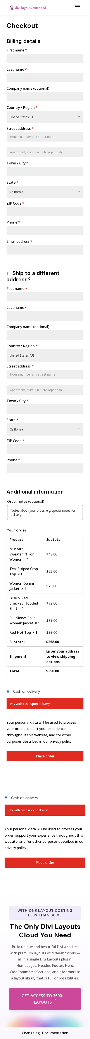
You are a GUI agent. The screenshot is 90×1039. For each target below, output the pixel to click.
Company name (28, 88)
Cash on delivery (26, 691)
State (12, 182)
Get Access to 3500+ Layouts (43, 999)
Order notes (25, 501)
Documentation (55, 1032)
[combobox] (45, 117)
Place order (45, 756)
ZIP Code (15, 203)
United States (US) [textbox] (23, 117)
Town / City (17, 163)
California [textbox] (16, 192)
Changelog (31, 1032)
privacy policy (60, 741)
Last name (17, 69)
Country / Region (22, 107)
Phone (13, 222)
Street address (20, 128)
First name (17, 50)
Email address (19, 241)
